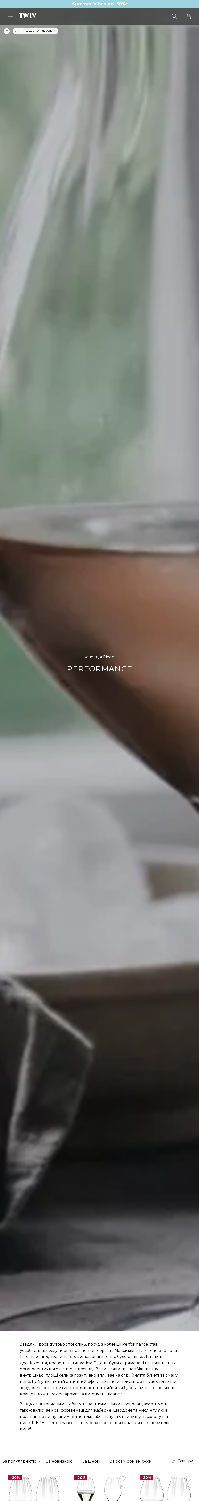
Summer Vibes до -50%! (99, 4)
